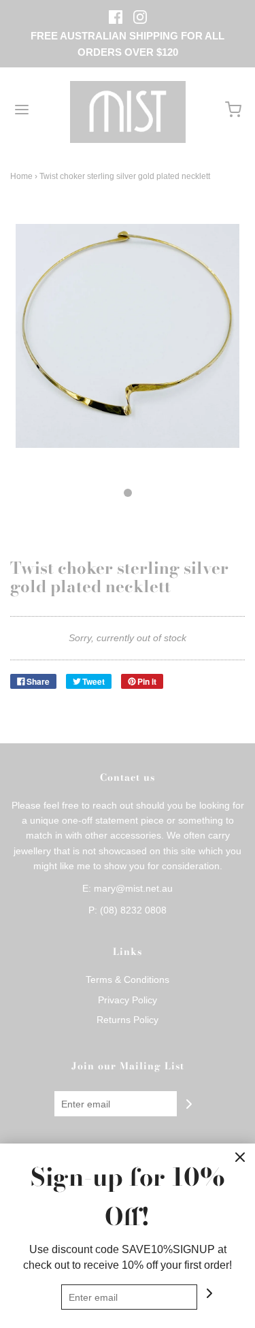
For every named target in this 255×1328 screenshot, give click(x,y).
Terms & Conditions (127, 979)
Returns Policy (127, 1019)
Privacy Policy (127, 999)
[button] (127, 351)
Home (21, 176)
